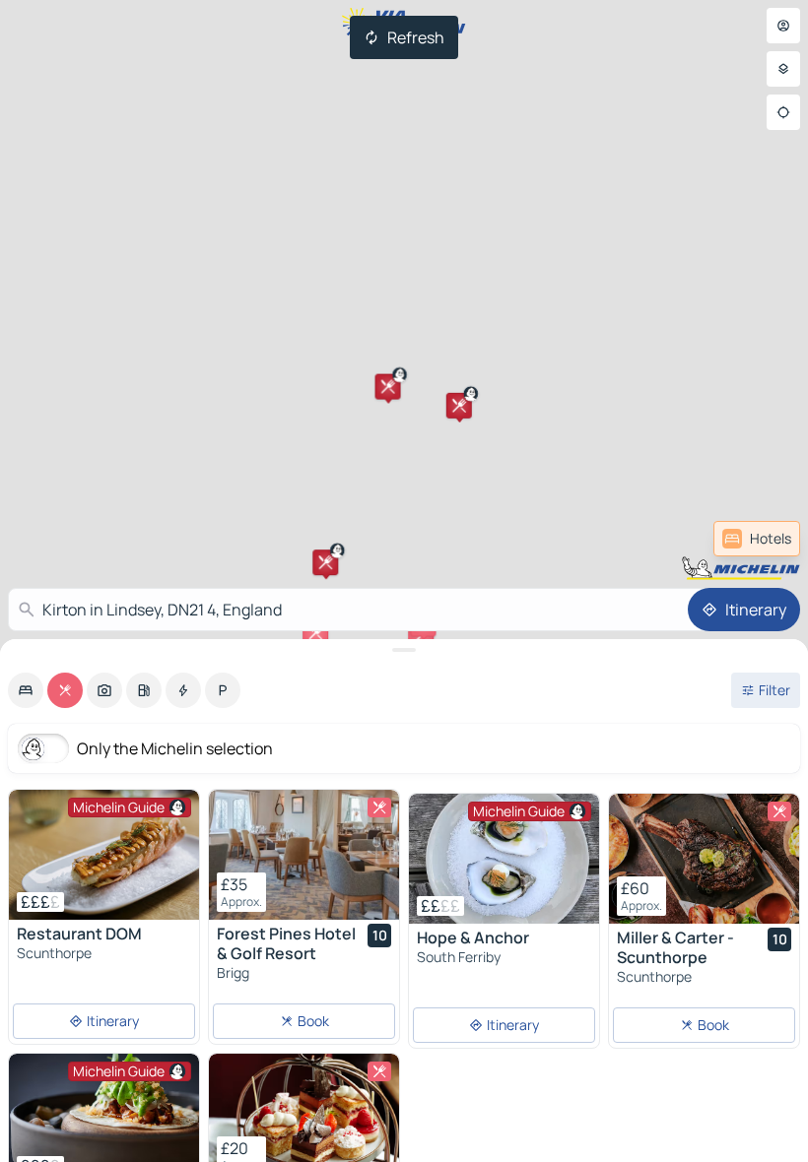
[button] (325, 562)
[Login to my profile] (783, 25)
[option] (25, 690)
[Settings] (783, 69)
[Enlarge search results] (404, 650)
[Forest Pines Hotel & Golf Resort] (304, 855)
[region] (104, 855)
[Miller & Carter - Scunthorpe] (704, 859)
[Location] (783, 112)
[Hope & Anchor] (504, 859)
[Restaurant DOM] (104, 855)
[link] (756, 538)
